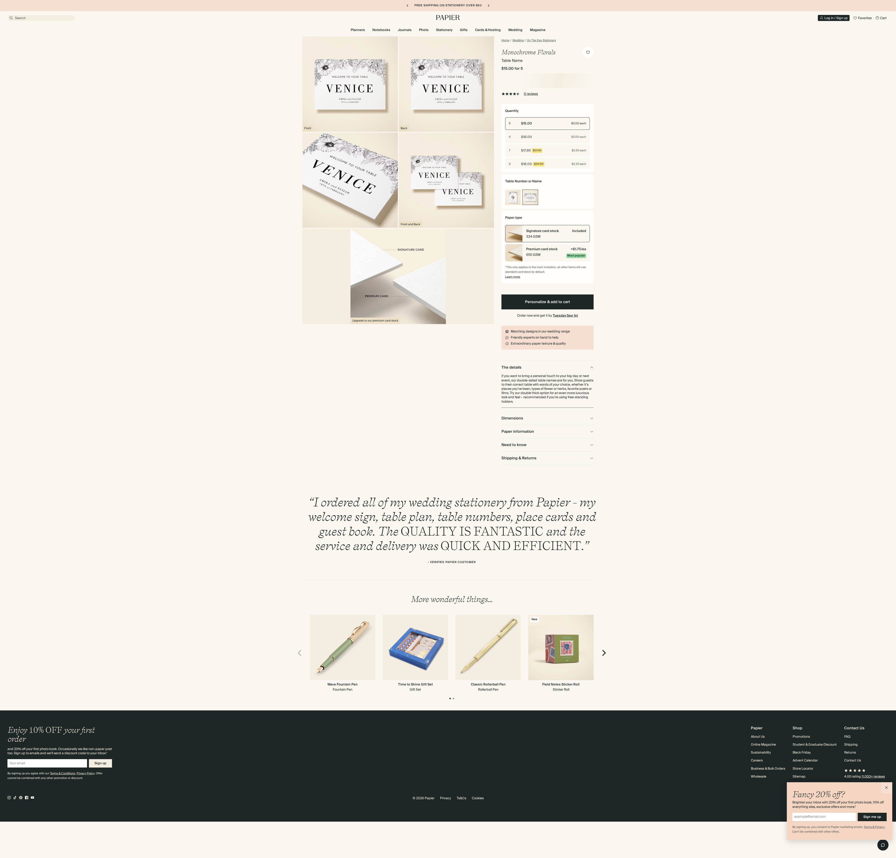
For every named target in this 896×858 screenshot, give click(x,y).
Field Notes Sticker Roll (561, 684)
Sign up (100, 763)
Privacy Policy (85, 773)
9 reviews (531, 94)
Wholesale (758, 777)
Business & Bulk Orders (768, 769)
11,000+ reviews (873, 776)
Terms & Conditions (62, 773)
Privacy (445, 798)
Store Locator (803, 769)
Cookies (478, 798)
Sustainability (761, 753)
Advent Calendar (805, 760)
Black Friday (802, 753)
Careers (757, 760)
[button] (886, 787)
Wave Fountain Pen (342, 684)
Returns (850, 753)
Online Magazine (763, 745)
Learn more (512, 276)
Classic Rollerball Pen (488, 684)
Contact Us (852, 760)
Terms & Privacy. (874, 827)
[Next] (603, 653)
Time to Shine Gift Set (415, 684)
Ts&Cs (461, 798)
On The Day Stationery (541, 40)
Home (505, 40)
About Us (758, 737)
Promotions (801, 737)
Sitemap (799, 777)
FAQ (847, 737)
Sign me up (872, 817)
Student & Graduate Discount (815, 745)
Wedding (518, 40)
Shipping (851, 745)
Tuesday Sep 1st (565, 315)
